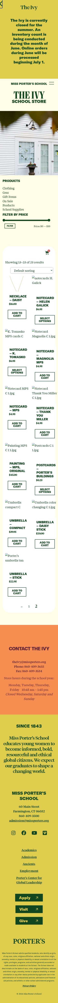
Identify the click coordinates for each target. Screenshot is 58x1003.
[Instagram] (13, 833)
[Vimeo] (45, 833)
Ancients (29, 864)
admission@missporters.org (29, 820)
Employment (29, 871)
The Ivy (29, 95)
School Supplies (13, 209)
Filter (10, 226)
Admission (29, 857)
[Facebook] (24, 833)
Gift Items (9, 196)
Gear (6, 192)
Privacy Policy (29, 985)
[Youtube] (34, 833)
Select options (45, 320)
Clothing (9, 188)
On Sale (8, 201)
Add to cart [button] (17, 314)
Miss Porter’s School (29, 84)
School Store (29, 101)
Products (9, 205)
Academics (29, 850)
